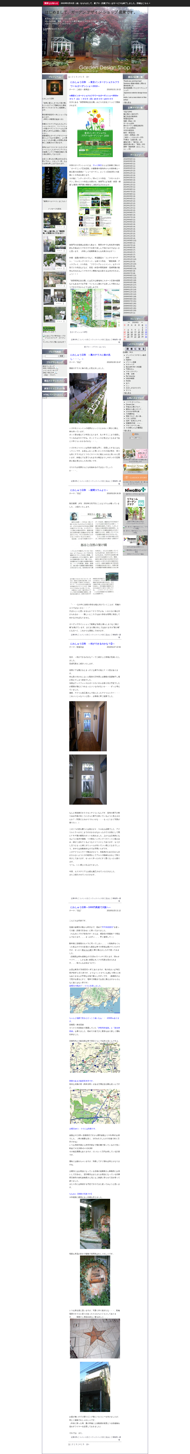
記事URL (74, 340)
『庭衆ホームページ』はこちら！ (54, 201)
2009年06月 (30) (130, 303)
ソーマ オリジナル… (133, 402)
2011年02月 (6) (129, 257)
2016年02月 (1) (129, 168)
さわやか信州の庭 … (134, 411)
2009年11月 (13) (130, 292)
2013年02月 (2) (129, 201)
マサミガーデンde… (133, 425)
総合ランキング (49, 366)
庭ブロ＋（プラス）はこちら (95, 347)
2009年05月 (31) (130, 306)
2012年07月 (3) (129, 217)
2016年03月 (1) (129, 166)
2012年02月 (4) (129, 229)
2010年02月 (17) (130, 285)
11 (128, 332)
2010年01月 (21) (130, 287)
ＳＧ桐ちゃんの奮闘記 (134, 428)
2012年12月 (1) (129, 206)
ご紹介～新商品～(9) (131, 135)
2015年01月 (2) (129, 182)
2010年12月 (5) (129, 262)
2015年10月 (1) (129, 178)
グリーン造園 (131, 362)
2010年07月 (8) (129, 273)
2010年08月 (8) (129, 271)
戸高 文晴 (130, 374)
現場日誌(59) (128, 119)
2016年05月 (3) (129, 161)
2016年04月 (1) (129, 164)
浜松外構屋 (130, 378)
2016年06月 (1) (129, 159)
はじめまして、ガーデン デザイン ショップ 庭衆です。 (91, 12)
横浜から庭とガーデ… (134, 409)
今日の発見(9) (129, 130)
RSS (136, 434)
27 (135, 337)
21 (139, 334)
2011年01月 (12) (130, 259)
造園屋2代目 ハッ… (134, 423)
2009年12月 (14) (130, 290)
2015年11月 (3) (129, 175)
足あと (108, 340)
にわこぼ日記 (131, 418)
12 (132, 332)
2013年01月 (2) (129, 203)
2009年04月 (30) (130, 308)
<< (129, 322)
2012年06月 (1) (129, 220)
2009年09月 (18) (130, 297)
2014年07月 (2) (129, 192)
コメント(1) (84, 898)
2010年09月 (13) (130, 269)
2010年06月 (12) (130, 275)
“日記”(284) (128, 112)
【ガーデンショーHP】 (78, 332)
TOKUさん (130, 369)
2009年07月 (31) (130, 301)
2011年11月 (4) (129, 236)
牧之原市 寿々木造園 (133, 367)
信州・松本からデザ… (134, 421)
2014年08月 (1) (129, 189)
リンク (44, 398)
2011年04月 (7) (129, 252)
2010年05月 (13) (130, 278)
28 (139, 337)
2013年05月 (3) (129, 196)
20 (135, 334)
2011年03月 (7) (129, 255)
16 (146, 332)
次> (87, 77)
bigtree (128, 360)
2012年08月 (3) (129, 215)
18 (128, 334)
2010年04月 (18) (130, 280)
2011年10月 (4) (129, 238)
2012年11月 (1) (129, 208)
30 (146, 337)
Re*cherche (130, 376)
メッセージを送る (54, 209)
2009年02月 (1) (129, 313)
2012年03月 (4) (129, 227)
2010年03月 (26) (130, 282)
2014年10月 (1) (129, 187)
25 (128, 337)
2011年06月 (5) (129, 247)
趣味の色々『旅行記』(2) (133, 142)
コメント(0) (84, 340)
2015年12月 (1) (129, 173)
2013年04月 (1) (129, 199)
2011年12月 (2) (129, 234)
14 (139, 332)
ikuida (128, 381)
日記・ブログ (50, 375)
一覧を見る (127, 102)
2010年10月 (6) (129, 266)
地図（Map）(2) (130, 121)
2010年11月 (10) (130, 264)
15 (142, 332)
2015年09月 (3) (129, 180)
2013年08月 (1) (129, 194)
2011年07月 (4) (129, 245)
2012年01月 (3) (129, 231)
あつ (127, 383)
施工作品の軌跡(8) (130, 116)
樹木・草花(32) (129, 133)
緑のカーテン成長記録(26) (133, 126)
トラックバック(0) (97, 340)
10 (125, 332)
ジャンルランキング (50, 370)
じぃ (127, 386)
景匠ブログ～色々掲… (134, 416)
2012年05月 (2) (129, 222)
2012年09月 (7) (129, 213)
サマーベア (130, 364)
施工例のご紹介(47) (131, 114)
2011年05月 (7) (129, 250)
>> (142, 322)
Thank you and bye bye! (133, 81)
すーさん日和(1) (130, 128)
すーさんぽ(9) (129, 123)
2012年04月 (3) (129, 224)
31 (125, 339)
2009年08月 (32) (130, 299)
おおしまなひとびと (133, 388)
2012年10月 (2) (129, 210)
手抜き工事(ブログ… (134, 407)
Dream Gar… (131, 404)
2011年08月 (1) (129, 243)
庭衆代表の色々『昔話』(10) (134, 144)
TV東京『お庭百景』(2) (132, 140)
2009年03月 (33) (130, 310)
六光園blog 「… (132, 414)
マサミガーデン (132, 371)
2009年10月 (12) (130, 294)
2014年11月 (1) (129, 185)
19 (132, 334)
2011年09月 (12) (130, 241)
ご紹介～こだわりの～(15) (133, 137)
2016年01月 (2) (129, 171)
